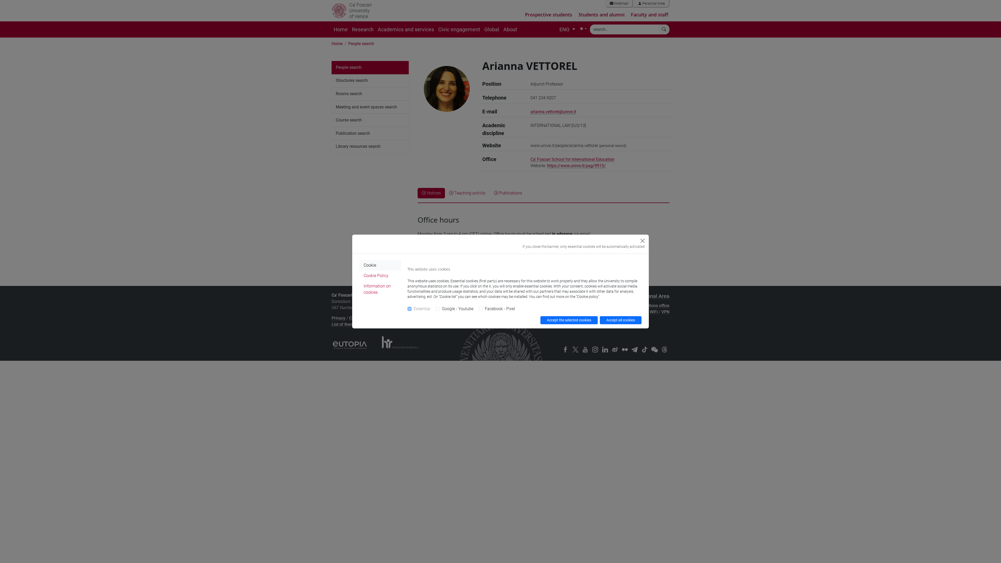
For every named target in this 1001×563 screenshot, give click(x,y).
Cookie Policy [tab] (376, 275)
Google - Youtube (457, 308)
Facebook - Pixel (500, 308)
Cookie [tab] (370, 265)
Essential (422, 308)
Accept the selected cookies (569, 320)
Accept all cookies (620, 320)
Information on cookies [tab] (377, 289)
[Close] (642, 241)
